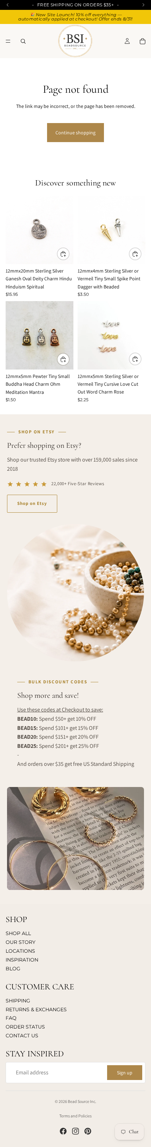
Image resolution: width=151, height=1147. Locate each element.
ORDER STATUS (25, 1027)
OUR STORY (20, 942)
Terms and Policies (75, 1115)
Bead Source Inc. (82, 1101)
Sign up (124, 1072)
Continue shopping (75, 132)
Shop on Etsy (32, 503)
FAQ (11, 1018)
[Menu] (8, 41)
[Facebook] (63, 1131)
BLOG (13, 968)
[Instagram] (75, 1131)
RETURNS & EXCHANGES (36, 1009)
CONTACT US (22, 1035)
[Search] (23, 41)
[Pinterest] (88, 1131)
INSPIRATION (22, 960)
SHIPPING (18, 1000)
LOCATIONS (20, 951)
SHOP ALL (18, 933)
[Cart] (142, 41)
